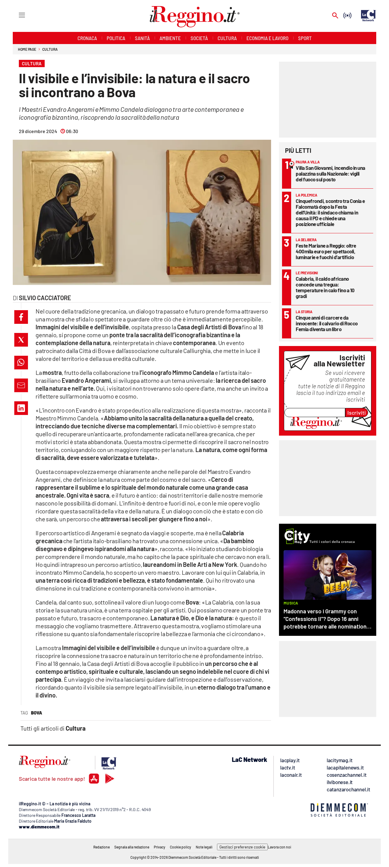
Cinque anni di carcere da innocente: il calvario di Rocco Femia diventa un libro (327, 323)
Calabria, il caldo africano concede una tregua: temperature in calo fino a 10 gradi (325, 287)
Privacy (159, 847)
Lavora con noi (279, 847)
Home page (27, 49)
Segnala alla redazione (131, 847)
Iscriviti (356, 412)
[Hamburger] (16, 14)
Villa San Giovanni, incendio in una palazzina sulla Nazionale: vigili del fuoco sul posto (330, 173)
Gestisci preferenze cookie (242, 847)
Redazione (101, 847)
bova (36, 712)
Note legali (204, 847)
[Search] (335, 15)
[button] (21, 317)
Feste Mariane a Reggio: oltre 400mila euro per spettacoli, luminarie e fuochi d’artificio (326, 251)
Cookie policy (180, 847)
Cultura (49, 49)
